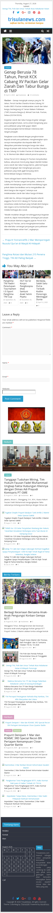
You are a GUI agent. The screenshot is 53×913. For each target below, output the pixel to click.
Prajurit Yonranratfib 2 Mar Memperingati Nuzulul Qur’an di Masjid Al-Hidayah (26, 241)
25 (9, 870)
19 (14, 866)
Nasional (8, 608)
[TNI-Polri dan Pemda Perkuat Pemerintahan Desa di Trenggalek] (10, 652)
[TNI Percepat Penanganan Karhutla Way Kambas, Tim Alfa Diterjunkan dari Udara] (25, 696)
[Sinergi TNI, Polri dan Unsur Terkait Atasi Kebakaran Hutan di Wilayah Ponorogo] (25, 665)
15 (27, 862)
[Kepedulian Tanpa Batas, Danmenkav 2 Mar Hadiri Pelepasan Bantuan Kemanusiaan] (25, 796)
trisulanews (22, 95)
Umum (7, 68)
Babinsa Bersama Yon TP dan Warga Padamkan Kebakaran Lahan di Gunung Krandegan (23, 687)
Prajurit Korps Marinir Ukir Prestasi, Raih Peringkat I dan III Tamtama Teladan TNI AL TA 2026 (34, 642)
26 (14, 870)
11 (9, 862)
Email (5, 376)
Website (5, 388)
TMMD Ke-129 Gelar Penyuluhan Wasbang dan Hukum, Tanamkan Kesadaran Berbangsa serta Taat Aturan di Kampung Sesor (26, 538)
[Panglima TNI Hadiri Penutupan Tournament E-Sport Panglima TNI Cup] (10, 271)
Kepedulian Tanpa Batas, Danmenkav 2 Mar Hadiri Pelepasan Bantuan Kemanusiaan (24, 802)
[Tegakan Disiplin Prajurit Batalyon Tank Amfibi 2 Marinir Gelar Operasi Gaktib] (25, 512)
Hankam (8, 730)
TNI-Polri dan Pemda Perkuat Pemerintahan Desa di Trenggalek (33, 654)
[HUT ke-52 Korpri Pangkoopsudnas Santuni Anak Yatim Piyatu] (26, 271)
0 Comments (34, 95)
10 (5, 862)
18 (9, 866)
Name (5, 362)
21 (23, 866)
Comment (7, 327)
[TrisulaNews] (5, 31)
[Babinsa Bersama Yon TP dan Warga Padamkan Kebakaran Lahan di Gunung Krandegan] (25, 681)
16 (32, 862)
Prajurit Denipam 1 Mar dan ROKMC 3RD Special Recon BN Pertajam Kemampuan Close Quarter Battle (23, 739)
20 (18, 866)
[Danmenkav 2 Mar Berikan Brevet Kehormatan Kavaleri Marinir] (25, 765)
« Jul (4, 880)
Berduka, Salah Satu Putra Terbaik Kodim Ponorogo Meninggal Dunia (41, 290)
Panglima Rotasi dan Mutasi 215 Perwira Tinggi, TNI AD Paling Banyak (23, 256)
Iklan (4, 838)
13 (18, 862)
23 (32, 866)
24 (5, 870)
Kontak (5, 835)
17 (5, 866)
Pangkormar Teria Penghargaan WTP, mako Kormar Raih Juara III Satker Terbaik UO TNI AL (25, 787)
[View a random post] (48, 31)
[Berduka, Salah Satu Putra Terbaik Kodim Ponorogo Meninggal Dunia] (43, 271)
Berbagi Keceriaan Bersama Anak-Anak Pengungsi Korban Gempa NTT (26, 615)
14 (23, 862)
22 (27, 866)
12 (14, 862)
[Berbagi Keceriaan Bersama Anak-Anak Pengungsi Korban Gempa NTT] (26, 580)
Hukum (7, 475)
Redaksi (5, 831)
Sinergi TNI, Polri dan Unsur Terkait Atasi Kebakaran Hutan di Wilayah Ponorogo (25, 672)
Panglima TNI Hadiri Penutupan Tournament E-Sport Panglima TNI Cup (10, 288)
